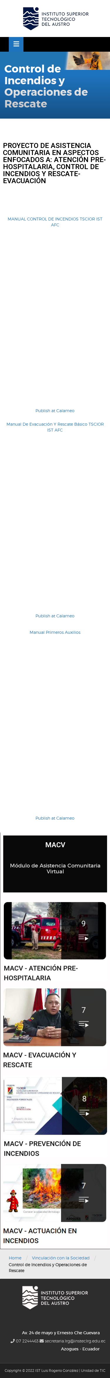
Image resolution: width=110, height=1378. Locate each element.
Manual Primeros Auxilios (55, 632)
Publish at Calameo (55, 410)
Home (15, 1257)
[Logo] (55, 18)
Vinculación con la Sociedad (61, 1257)
